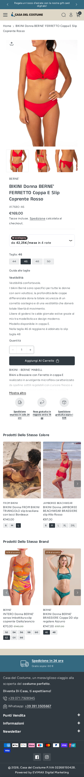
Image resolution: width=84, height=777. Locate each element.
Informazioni (13, 723)
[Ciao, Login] (70, 14)
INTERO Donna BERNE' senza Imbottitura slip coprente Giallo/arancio (18, 617)
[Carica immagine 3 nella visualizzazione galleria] (66, 161)
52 (7, 633)
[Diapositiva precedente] (7, 4)
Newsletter (12, 731)
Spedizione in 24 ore (47, 660)
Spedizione (37, 218)
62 (7, 638)
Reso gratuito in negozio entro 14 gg (42, 415)
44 (15, 261)
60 (37, 633)
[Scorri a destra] (77, 483)
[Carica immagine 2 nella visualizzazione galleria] (42, 161)
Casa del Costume (33, 767)
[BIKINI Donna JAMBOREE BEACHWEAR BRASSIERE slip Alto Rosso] (62, 470)
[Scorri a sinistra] (6, 483)
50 (49, 261)
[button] (6, 14)
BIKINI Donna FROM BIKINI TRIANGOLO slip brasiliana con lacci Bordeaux (21, 511)
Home (7, 26)
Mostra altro (17, 393)
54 (15, 633)
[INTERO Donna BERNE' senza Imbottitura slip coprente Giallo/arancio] (22, 576)
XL (65, 526)
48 (38, 261)
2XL (73, 526)
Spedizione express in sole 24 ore (20, 415)
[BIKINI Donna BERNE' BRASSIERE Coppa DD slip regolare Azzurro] (62, 576)
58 (30, 633)
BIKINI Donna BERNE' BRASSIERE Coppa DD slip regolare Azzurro (60, 617)
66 (22, 638)
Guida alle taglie (19, 270)
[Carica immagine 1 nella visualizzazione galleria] (17, 161)
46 (26, 261)
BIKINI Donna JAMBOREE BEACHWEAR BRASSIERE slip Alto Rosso (60, 511)
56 (22, 633)
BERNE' (14, 179)
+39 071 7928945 (21, 698)
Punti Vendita (14, 715)
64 (15, 638)
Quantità (15, 340)
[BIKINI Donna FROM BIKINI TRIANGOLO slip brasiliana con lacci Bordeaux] (22, 470)
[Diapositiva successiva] (76, 4)
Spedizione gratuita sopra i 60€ (64, 415)
